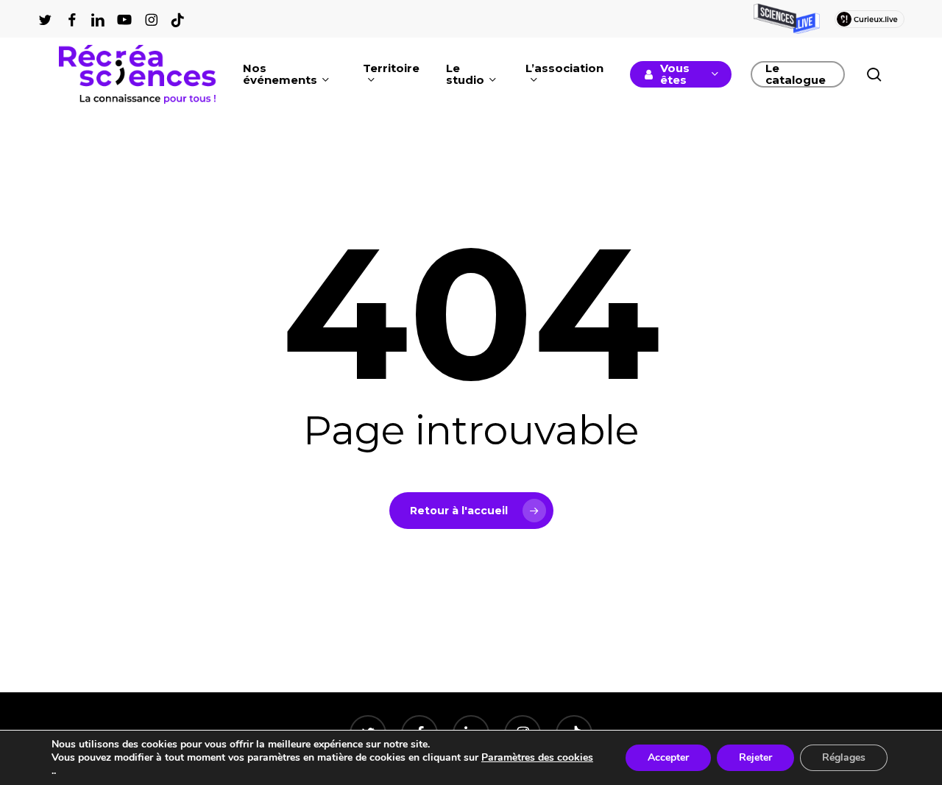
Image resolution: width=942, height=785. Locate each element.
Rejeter (755, 757)
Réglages (843, 757)
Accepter (668, 757)
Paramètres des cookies (537, 757)
